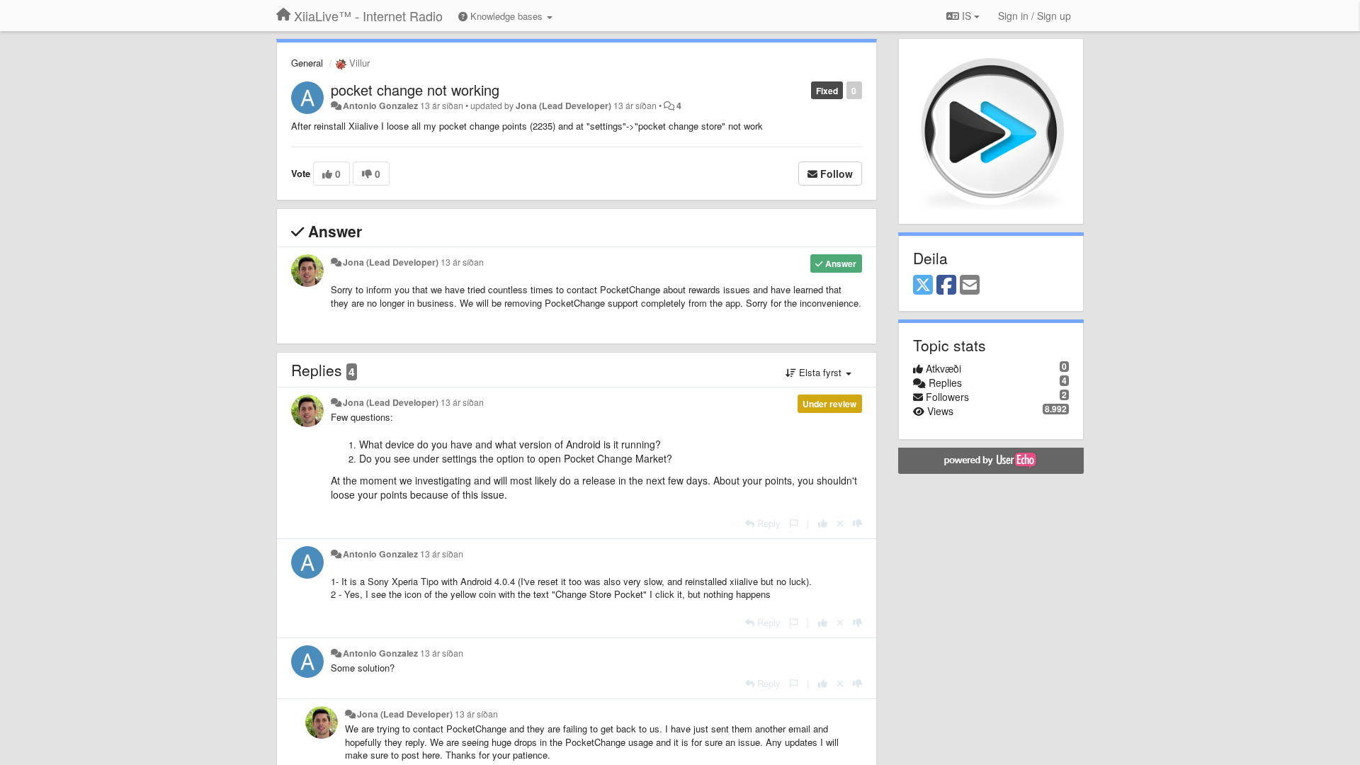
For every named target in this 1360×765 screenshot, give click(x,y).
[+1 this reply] (822, 523)
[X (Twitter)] (923, 285)
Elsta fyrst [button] (820, 372)
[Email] (970, 285)
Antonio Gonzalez (380, 105)
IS (966, 15)
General (307, 62)
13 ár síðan (462, 262)
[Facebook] (946, 285)
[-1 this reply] (857, 523)
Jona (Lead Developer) (563, 105)
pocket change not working (415, 89)
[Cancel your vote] (840, 523)
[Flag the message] (794, 523)
